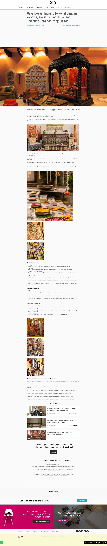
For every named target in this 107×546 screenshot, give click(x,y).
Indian (42, 25)
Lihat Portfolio (62, 520)
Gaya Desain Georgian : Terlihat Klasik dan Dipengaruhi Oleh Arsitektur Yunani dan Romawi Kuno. (61, 409)
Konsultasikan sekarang (42, 522)
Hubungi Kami (35, 531)
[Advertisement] (53, 37)
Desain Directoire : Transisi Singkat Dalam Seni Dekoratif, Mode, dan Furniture (59, 433)
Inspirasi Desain (30, 25)
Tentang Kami (20, 531)
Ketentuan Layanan (55, 531)
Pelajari (53, 452)
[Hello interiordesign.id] (1, 542)
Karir (28, 531)
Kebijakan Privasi (44, 531)
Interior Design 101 (36, 25)
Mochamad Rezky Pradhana (73, 437)
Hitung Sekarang (82, 500)
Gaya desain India (38, 115)
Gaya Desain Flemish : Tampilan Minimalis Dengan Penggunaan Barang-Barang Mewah (60, 421)
